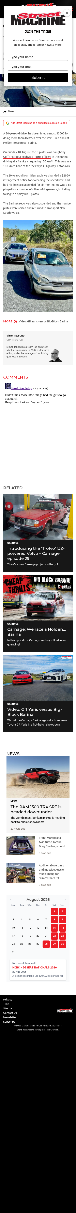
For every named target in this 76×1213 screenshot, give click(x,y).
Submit (38, 77)
